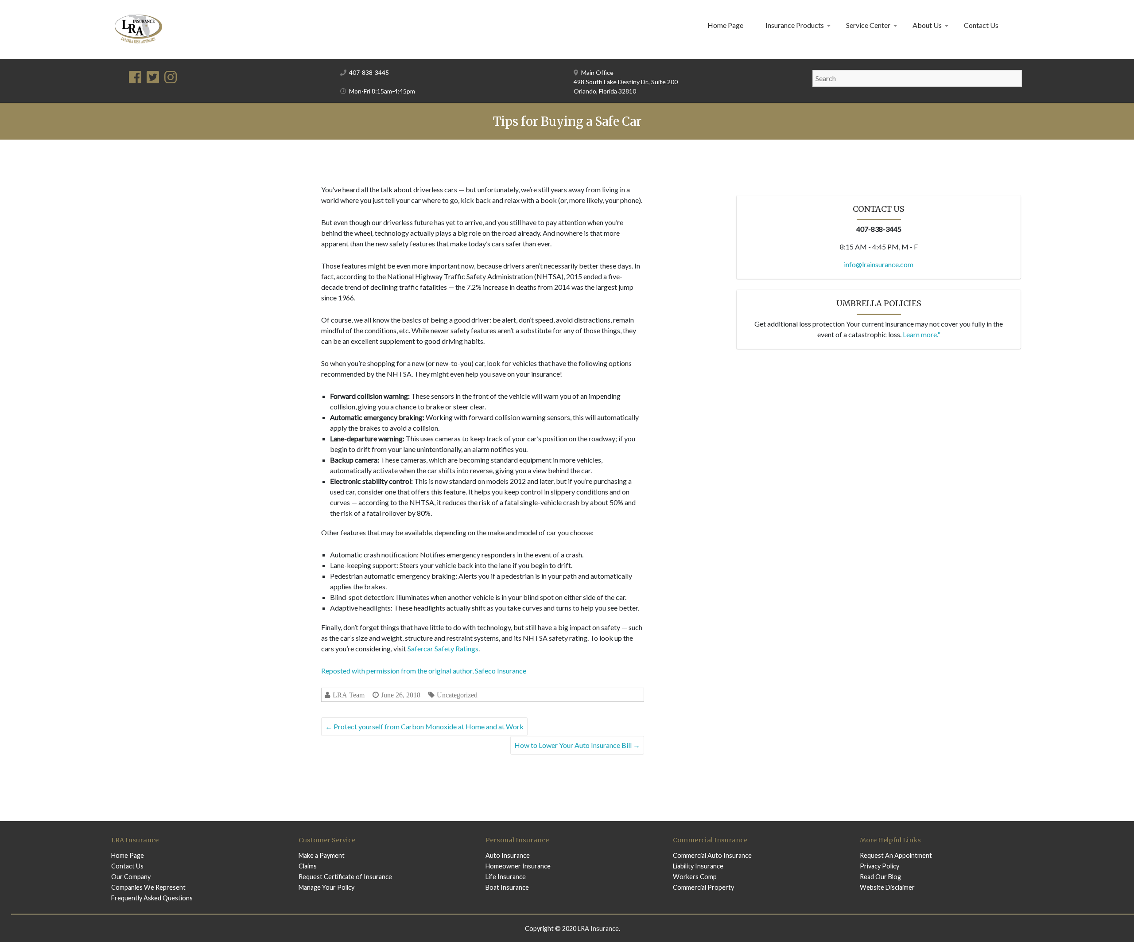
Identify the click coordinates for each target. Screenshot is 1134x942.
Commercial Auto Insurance (712, 855)
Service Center (868, 25)
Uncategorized (457, 695)
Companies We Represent (148, 887)
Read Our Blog (880, 876)
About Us (927, 25)
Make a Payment (322, 855)
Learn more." (921, 334)
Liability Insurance (698, 866)
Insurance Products (794, 25)
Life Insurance (505, 876)
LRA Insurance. (599, 928)
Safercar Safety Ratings (443, 648)
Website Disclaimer (887, 887)
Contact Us (981, 25)
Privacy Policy (879, 866)
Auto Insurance (507, 855)
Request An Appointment (896, 855)
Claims (308, 866)
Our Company (131, 876)
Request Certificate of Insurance (345, 876)
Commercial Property (703, 887)
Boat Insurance (507, 887)
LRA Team (349, 695)
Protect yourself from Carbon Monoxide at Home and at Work (424, 726)
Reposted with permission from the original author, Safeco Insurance (423, 670)
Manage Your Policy (326, 887)
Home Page (725, 25)
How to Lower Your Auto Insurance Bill (577, 745)
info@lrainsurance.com (878, 264)
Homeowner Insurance (518, 866)
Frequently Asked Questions (152, 898)
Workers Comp (695, 876)
